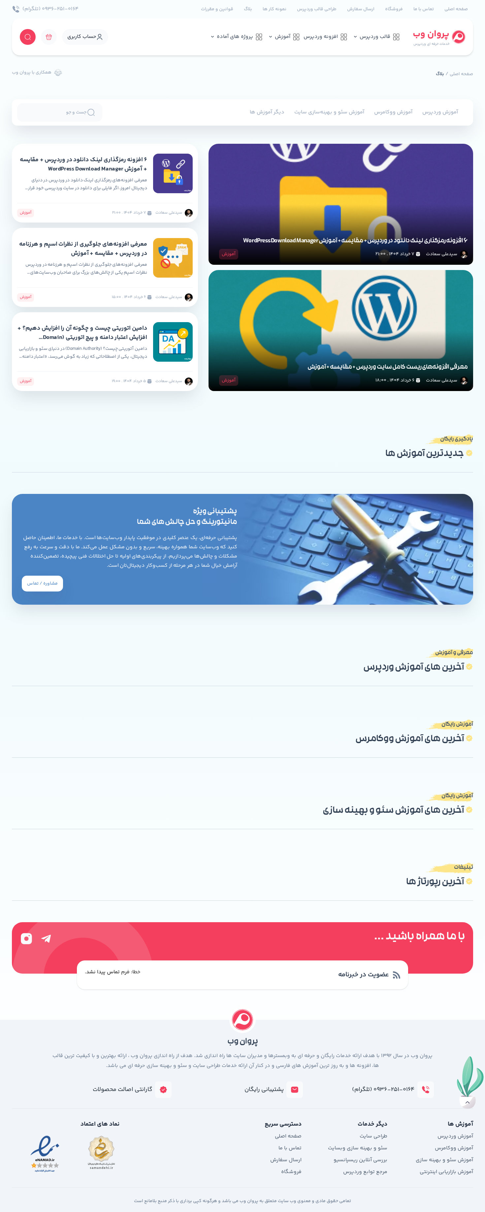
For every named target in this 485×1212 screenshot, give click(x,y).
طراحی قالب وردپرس (317, 9)
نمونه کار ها (274, 9)
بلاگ (248, 9)
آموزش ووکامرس (393, 112)
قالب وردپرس (375, 37)
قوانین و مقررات (217, 9)
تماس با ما (423, 9)
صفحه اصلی (456, 9)
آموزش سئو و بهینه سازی (444, 1160)
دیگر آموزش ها (267, 112)
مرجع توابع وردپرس (365, 1172)
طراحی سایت (373, 1136)
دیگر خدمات (372, 1124)
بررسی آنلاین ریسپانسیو (360, 1160)
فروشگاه (394, 9)
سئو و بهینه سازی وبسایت (357, 1148)
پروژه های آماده (235, 37)
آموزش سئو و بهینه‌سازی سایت (329, 112)
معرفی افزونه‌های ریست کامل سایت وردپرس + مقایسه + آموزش (387, 367)
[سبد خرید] (49, 37)
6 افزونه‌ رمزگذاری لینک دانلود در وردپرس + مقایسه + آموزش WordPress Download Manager (355, 241)
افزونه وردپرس (321, 37)
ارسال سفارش (360, 9)
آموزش (282, 37)
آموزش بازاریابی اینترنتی (446, 1172)
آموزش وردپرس (440, 112)
